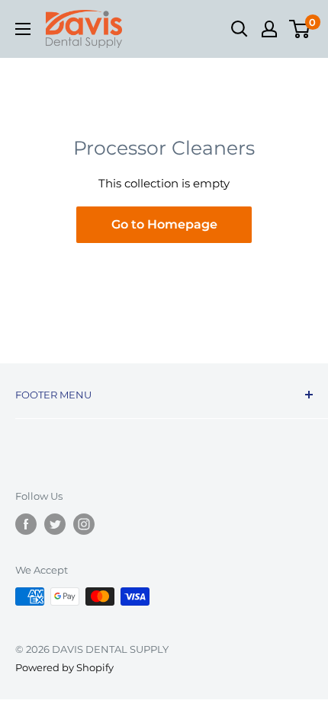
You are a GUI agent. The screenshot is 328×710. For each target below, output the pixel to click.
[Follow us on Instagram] (84, 524)
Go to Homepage (164, 224)
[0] (300, 29)
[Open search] (239, 29)
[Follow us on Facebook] (26, 524)
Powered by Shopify (64, 667)
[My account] (269, 29)
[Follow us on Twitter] (55, 524)
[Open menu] (23, 29)
